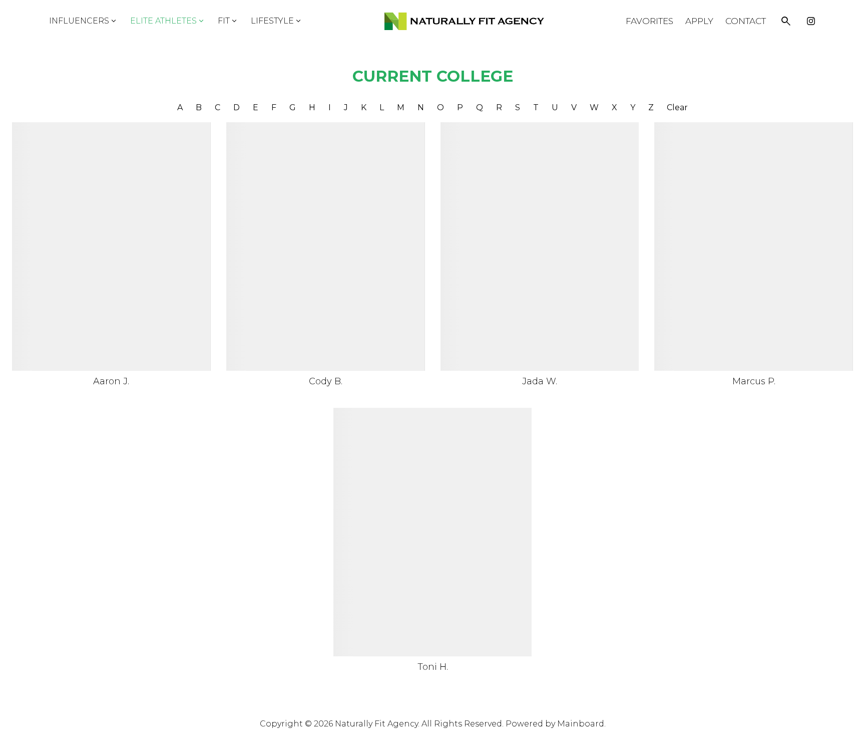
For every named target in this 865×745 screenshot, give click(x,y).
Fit (228, 21)
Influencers (83, 21)
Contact (745, 21)
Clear (677, 107)
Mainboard (580, 723)
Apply (699, 21)
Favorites (649, 21)
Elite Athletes (168, 21)
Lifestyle (277, 21)
